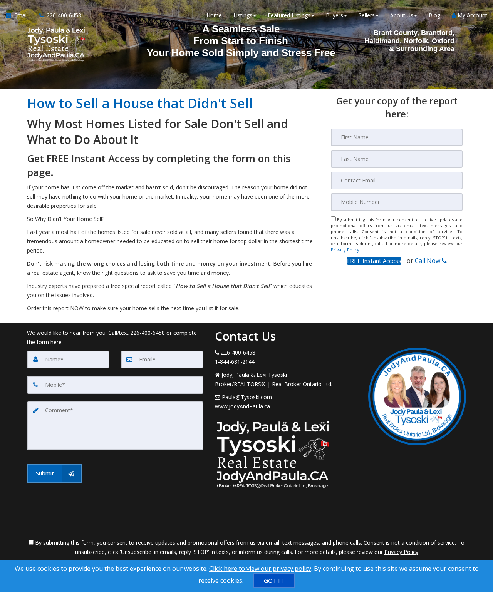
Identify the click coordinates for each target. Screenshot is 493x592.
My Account (471, 15)
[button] (374, 261)
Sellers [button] (367, 15)
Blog (434, 15)
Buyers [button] (334, 15)
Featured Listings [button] (289, 15)
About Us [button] (401, 15)
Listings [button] (242, 15)
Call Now (428, 260)
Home (214, 15)
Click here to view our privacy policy (260, 568)
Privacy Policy (345, 250)
